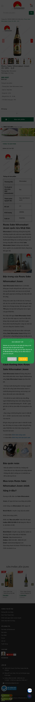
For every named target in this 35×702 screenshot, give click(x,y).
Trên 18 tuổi (23, 359)
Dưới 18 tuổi (12, 359)
